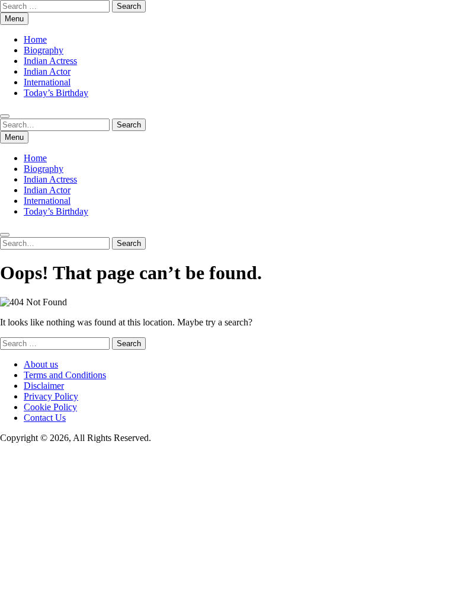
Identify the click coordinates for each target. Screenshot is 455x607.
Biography (43, 50)
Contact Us (45, 418)
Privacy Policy (51, 396)
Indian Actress (50, 61)
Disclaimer (44, 386)
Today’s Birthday (56, 93)
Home (35, 39)
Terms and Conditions (65, 375)
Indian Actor (47, 71)
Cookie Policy (50, 407)
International (47, 82)
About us (41, 364)
